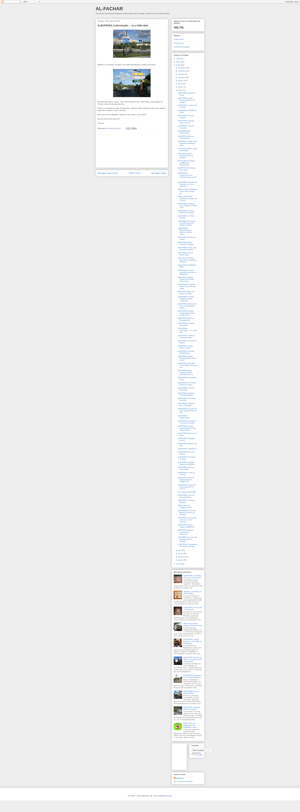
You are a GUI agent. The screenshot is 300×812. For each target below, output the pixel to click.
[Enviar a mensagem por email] (127, 128)
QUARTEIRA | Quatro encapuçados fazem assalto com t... (186, 313)
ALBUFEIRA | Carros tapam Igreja (185, 254)
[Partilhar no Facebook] (133, 128)
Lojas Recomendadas (182, 47)
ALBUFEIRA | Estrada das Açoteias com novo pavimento (187, 184)
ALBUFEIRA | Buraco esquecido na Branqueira (185, 532)
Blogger (169, 796)
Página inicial (134, 173)
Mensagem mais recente (108, 173)
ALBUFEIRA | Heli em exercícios (186, 127)
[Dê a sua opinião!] (129, 128)
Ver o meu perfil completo (183, 781)
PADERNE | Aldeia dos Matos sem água (186, 292)
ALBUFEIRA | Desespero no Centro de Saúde (187, 422)
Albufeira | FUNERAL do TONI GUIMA (192, 593)
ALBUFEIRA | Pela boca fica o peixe (186, 169)
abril (180, 550)
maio (180, 90)
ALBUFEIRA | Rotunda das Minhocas (186, 352)
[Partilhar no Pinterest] (135, 128)
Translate (199, 755)
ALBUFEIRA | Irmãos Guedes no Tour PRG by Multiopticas (192, 641)
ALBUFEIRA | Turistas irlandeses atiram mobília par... (186, 299)
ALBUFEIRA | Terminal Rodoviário (186, 389)
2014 (178, 62)
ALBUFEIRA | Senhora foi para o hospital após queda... (187, 306)
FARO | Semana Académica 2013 (185, 506)
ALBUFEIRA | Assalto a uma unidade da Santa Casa (187, 206)
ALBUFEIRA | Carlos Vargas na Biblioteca (186, 526)
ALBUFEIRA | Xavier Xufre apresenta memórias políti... (187, 143)
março (180, 553)
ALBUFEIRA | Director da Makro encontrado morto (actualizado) (192, 659)
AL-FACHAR (109, 8)
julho (180, 84)
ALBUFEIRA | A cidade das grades (186, 324)
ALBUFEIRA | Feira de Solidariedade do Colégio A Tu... (186, 480)
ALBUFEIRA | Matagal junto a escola (186, 122)
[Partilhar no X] (131, 128)
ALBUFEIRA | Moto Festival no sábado (186, 243)
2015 (178, 59)
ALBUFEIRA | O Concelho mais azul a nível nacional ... (187, 520)
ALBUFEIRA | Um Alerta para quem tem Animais (192, 577)
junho (180, 87)
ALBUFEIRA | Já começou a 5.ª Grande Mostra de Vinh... (187, 411)
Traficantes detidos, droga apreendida (187, 149)
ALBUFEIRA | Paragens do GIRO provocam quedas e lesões (186, 223)
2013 (178, 65)
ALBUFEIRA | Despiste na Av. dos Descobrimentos (192, 676)
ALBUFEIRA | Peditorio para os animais (186, 404)
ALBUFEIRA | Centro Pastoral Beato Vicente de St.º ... (187, 358)
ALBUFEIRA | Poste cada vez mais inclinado (187, 249)
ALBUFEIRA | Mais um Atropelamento (186, 319)
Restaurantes (179, 43)
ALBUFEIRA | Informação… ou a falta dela (187, 330)
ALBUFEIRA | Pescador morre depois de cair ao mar (187, 365)
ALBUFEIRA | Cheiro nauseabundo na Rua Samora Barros (187, 428)
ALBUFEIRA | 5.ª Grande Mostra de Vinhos (187, 384)
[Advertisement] (131, 151)
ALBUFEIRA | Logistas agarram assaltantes (186, 463)
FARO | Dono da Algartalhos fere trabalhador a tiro (189, 725)
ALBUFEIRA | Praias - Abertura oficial (186, 347)
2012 (178, 564)
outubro (181, 74)
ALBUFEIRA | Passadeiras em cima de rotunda (187, 545)
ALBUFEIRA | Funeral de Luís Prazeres (192, 608)
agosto (181, 80)
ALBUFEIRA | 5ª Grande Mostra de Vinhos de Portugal (187, 513)
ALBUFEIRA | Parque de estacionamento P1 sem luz (187, 487)
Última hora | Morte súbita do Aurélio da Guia (192, 624)
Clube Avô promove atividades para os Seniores (185, 156)
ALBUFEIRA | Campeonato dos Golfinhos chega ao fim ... (187, 176)
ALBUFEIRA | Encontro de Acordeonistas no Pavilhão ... (187, 539)
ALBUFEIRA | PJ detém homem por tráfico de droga (186, 286)
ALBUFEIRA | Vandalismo (187, 449)
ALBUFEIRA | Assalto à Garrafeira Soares (186, 394)
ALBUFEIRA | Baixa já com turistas (186, 468)
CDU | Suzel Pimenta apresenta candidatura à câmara (187, 260)
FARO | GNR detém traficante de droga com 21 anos (187, 198)
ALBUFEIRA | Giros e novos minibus (191, 692)
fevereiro (181, 557)
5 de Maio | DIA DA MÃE (187, 492)
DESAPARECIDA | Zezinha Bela (184, 132)
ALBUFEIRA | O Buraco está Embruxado (186, 336)
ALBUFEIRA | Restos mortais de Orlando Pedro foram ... (186, 279)
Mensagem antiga (158, 173)
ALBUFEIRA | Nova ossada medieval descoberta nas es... (186, 372)
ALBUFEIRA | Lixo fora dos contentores (186, 496)
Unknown (180, 778)
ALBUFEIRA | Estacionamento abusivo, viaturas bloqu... (185, 231)
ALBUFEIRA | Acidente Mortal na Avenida (191, 708)
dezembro (182, 68)
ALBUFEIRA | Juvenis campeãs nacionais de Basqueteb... (187, 272)
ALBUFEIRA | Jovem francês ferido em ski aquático (186, 100)
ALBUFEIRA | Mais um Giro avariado (186, 137)
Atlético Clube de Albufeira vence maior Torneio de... (187, 191)
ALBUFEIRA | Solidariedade (184, 417)
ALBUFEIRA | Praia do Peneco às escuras (186, 212)
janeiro (181, 560)
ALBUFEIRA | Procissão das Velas (186, 399)
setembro (182, 77)
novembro (182, 71)
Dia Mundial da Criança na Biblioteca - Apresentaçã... (186, 163)
